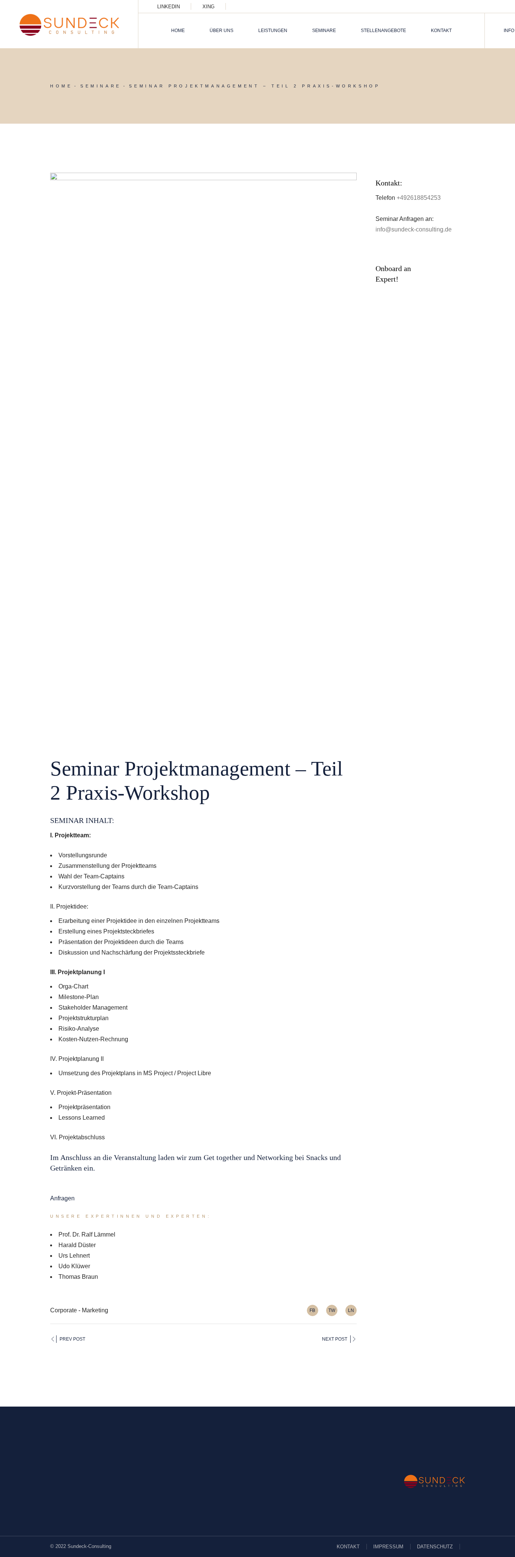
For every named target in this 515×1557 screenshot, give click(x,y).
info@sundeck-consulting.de (414, 229)
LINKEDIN (168, 6)
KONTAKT (348, 1546)
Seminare (100, 86)
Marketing (95, 1310)
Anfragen (62, 1198)
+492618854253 (419, 198)
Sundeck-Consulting (89, 1546)
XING (208, 6)
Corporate (63, 1310)
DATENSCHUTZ (435, 1546)
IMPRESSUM (388, 1546)
